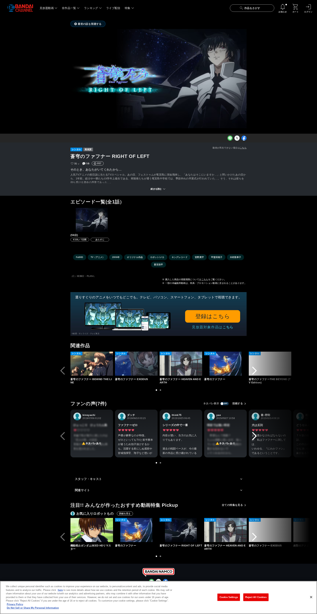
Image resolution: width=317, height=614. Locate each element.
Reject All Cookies (255, 597)
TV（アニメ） (98, 257)
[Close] (311, 597)
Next (254, 371)
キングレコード (179, 257)
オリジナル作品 (135, 257)
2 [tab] (160, 390)
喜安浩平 (158, 264)
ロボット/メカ (157, 257)
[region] (158, 597)
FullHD (79, 257)
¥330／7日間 (80, 239)
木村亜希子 (235, 257)
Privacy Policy (15, 604)
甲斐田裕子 (217, 257)
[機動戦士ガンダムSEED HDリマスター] (91, 530)
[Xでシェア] (237, 138)
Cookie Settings (229, 597)
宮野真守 (199, 257)
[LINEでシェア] (230, 138)
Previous (63, 371)
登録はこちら (212, 316)
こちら (243, 148)
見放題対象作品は (212, 327)
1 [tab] (156, 390)
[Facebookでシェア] (244, 138)
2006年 (116, 257)
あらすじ (99, 239)
